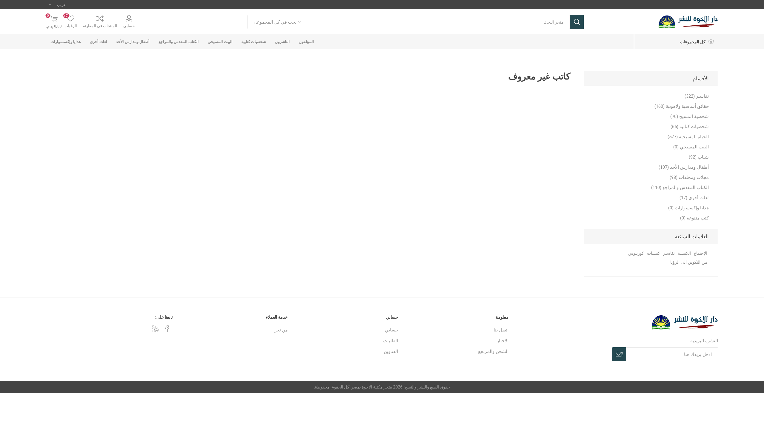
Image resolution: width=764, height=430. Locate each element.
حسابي (129, 26)
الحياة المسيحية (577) (688, 136)
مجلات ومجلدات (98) (689, 177)
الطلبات (390, 340)
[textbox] (438, 22)
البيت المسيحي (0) (691, 147)
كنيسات (653, 253)
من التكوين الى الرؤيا (688, 262)
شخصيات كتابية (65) (690, 126)
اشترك (619, 354)
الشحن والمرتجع (493, 351)
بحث (577, 22)
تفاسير (669, 253)
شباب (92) (699, 157)
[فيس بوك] (167, 329)
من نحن (280, 330)
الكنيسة (684, 253)
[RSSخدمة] (156, 329)
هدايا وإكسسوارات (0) (688, 208)
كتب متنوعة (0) (694, 218)
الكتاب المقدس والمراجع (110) (680, 187)
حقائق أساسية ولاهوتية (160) (681, 106)
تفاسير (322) (697, 96)
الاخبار (503, 340)
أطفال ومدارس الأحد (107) (684, 167)
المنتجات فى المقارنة (100, 26)
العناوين (391, 351)
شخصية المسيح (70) (689, 116)
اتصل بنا (501, 330)
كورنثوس (636, 253)
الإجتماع (700, 253)
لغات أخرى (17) (694, 197)
